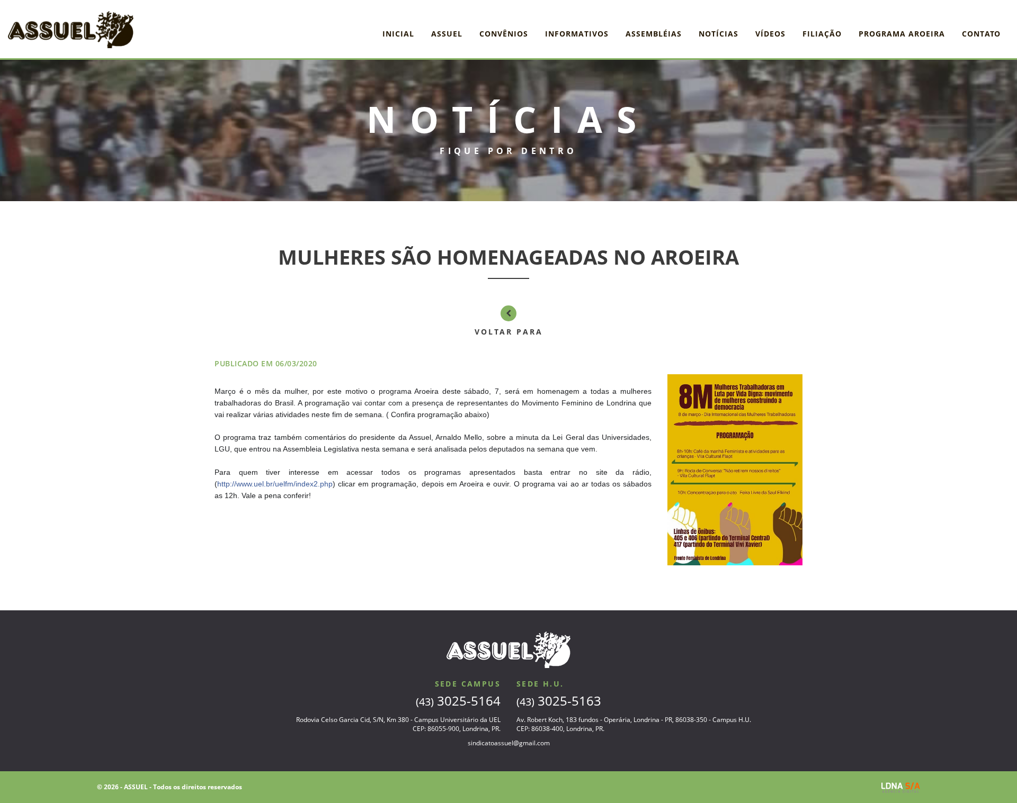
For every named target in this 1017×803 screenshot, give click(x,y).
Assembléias (654, 34)
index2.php (275, 484)
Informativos (577, 34)
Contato (981, 34)
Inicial (398, 34)
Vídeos (770, 34)
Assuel (446, 34)
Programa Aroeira (902, 34)
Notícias (718, 34)
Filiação (822, 34)
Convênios (503, 34)
